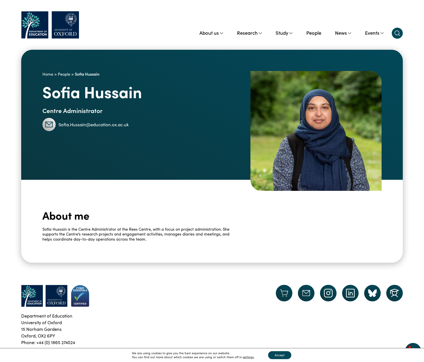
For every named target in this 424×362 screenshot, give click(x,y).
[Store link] (284, 296)
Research (247, 32)
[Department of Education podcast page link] (394, 293)
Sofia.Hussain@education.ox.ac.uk (94, 124)
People (313, 32)
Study (282, 32)
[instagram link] (328, 293)
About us (209, 32)
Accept (280, 355)
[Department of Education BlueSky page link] (372, 293)
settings (248, 357)
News (341, 32)
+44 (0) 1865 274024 (55, 342)
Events (372, 32)
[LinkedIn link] (350, 293)
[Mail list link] (306, 296)
